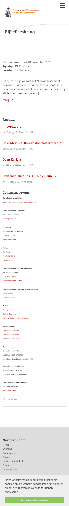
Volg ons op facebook (11, 334)
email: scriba (8, 260)
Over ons (7, 448)
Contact (7, 465)
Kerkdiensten (9, 452)
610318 (12, 256)
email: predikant (9, 239)
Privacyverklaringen (10, 399)
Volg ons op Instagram (11, 330)
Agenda (6, 456)
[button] (19, 492)
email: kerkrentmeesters (12, 280)
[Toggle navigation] (62, 5)
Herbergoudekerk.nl (13, 460)
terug (6, 100)
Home (6, 444)
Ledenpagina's (10, 469)
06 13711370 (10, 297)
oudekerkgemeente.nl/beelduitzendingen (19, 202)
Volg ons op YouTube (11, 338)
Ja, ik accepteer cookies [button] (34, 500)
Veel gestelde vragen (11, 310)
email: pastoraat (9, 219)
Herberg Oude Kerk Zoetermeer (15, 318)
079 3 (7, 256)
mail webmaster (9, 390)
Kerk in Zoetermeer (10, 314)
